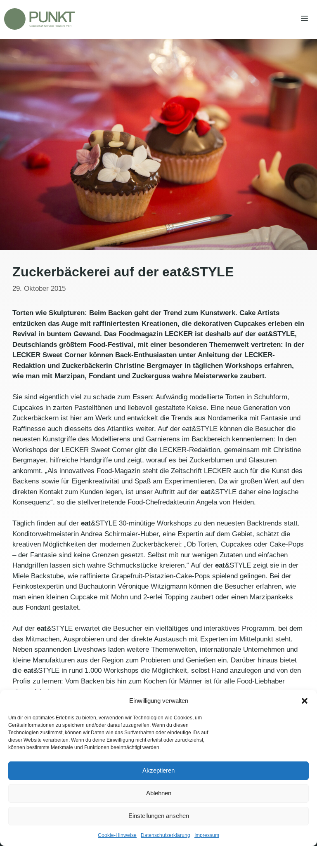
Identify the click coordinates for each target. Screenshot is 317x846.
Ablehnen (158, 793)
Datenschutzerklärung (165, 835)
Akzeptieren (158, 770)
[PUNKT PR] (39, 19)
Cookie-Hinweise (117, 835)
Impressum (206, 835)
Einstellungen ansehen (158, 815)
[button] (304, 701)
